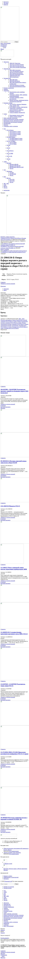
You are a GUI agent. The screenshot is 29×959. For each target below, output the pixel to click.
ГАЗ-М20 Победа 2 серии (16, 138)
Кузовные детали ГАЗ (15, 111)
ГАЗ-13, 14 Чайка (11, 141)
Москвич (9, 163)
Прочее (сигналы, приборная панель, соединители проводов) (19, 101)
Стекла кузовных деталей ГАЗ (17, 112)
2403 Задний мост (14, 77)
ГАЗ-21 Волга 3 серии (15, 134)
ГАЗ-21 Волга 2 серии (15, 133)
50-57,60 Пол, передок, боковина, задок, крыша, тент (18, 105)
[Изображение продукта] (12, 563)
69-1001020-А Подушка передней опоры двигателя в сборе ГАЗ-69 (13, 461)
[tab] (16, 289)
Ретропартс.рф (8, 881)
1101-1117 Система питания (17, 64)
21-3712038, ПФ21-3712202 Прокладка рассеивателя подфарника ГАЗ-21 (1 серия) (14, 753)
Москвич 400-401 (14, 164)
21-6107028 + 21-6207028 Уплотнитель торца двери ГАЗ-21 (13, 685)
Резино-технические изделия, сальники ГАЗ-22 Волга (13, 323)
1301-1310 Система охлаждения (18, 67)
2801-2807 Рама (13, 79)
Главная (3, 238)
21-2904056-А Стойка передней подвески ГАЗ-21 (13, 252)
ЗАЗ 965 (12, 172)
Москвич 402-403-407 (15, 165)
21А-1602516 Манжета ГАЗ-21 (10, 506)
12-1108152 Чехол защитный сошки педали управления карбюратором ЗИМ (14, 568)
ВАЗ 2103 (12, 180)
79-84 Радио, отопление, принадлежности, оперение (16, 109)
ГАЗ (6, 238)
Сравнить (6, 924)
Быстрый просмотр (5, 407)
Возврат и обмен (8, 876)
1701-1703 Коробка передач (16, 71)
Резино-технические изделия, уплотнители (14, 325)
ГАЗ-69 (8, 145)
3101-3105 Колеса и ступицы (17, 85)
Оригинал (3, 286)
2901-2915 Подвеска (15, 81)
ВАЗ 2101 (12, 179)
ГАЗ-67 (8, 148)
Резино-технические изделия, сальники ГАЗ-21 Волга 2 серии (14, 320)
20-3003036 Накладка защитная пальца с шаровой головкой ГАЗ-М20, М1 (14, 818)
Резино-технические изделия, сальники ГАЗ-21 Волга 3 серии (14, 322)
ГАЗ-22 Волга (13, 135)
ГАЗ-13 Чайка (13, 142)
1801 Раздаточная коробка (16, 72)
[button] (3, 405)
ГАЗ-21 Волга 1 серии (15, 131)
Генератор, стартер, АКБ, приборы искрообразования (18, 95)
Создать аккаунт (5, 938)
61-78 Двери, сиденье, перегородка (18, 107)
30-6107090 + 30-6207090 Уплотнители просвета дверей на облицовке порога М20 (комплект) (14, 391)
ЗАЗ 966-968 (13, 174)
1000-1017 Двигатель (15, 63)
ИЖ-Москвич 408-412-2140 (16, 167)
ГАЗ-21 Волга (10, 130)
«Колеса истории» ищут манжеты (12, 852)
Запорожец (9, 171)
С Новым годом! (8, 863)
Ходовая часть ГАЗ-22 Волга (11, 328)
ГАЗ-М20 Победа (11, 137)
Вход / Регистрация (8, 926)
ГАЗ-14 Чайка (13, 144)
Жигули (9, 178)
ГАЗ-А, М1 (9, 156)
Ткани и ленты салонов (15, 116)
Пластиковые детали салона (17, 115)
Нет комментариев (14, 851)
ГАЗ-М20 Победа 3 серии (16, 139)
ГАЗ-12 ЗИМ (10, 153)
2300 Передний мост (15, 75)
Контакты (6, 878)
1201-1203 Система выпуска (17, 66)
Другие (8, 159)
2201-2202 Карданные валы (16, 74)
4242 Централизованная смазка (17, 86)
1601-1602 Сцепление (15, 70)
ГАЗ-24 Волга (10, 150)
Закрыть (3, 930)
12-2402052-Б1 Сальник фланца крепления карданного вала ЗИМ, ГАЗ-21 (14, 633)
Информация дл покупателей (11, 877)
